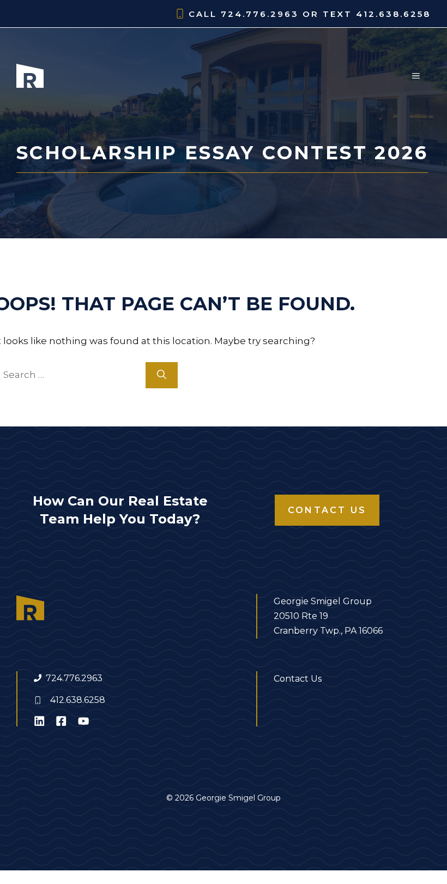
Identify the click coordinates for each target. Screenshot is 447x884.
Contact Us (327, 510)
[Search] (162, 375)
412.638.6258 (77, 700)
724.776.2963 (74, 678)
